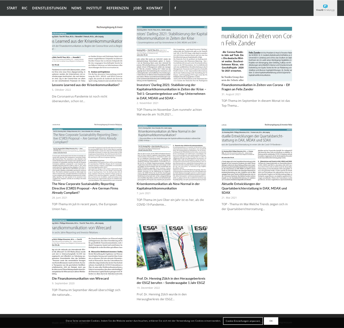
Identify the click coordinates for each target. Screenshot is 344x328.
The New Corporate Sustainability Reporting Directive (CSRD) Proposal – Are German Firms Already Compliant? (85, 188)
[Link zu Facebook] (175, 8)
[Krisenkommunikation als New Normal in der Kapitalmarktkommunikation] (172, 152)
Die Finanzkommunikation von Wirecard (80, 278)
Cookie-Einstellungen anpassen (243, 320)
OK (271, 320)
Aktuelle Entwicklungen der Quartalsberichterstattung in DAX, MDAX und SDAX (254, 188)
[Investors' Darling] (325, 8)
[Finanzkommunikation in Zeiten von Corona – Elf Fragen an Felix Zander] (257, 53)
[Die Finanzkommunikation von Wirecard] (87, 246)
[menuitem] (11, 8)
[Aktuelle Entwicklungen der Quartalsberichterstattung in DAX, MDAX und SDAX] (257, 152)
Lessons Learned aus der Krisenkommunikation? (86, 85)
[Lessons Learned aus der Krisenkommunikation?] (87, 53)
